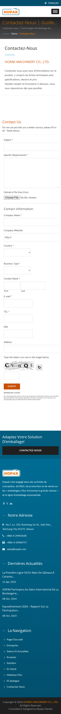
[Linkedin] (11, 504)
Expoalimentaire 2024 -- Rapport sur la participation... (25, 608)
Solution (11, 663)
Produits (11, 657)
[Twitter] (7, 504)
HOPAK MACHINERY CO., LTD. (40, 702)
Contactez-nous (27, 34)
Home (14, 34)
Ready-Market (44, 709)
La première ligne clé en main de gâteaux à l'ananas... (28, 574)
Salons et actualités (17, 651)
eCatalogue (13, 681)
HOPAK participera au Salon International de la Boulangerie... (30, 591)
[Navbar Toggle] (55, 11)
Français (53, 3)
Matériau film (14, 675)
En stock (11, 669)
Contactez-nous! (30, 450)
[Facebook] (4, 504)
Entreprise (12, 645)
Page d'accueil (15, 639)
